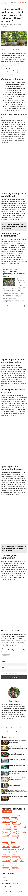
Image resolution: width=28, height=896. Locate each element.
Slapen (21, 860)
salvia (14, 854)
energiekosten (6, 824)
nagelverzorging (7, 849)
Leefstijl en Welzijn (13, 2)
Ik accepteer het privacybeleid (11, 673)
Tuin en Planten (21, 2)
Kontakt (4, 877)
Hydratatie (13, 832)
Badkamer (14, 818)
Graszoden (5, 827)
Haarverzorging (20, 827)
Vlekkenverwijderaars (17, 863)
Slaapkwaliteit (6, 860)
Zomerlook (15, 868)
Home (3, 728)
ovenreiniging (6, 854)
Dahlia (14, 821)
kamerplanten (15, 835)
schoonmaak (6, 857)
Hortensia (5, 832)
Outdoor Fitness (16, 852)
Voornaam (3, 661)
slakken (15, 860)
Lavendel (21, 838)
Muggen (13, 843)
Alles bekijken (7, 811)
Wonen (26, 2)
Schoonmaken (16, 857)
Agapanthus (5, 818)
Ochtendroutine (18, 849)
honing (15, 829)
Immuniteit (22, 832)
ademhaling (5, 815)
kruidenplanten (6, 655)
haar (12, 827)
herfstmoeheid (6, 829)
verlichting (5, 863)
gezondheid (16, 824)
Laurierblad (14, 838)
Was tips (14, 866)
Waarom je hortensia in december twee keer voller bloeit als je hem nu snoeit (18, 791)
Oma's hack (5, 852)
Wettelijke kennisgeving (10, 883)
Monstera (14, 841)
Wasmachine (5, 866)
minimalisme (5, 841)
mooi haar (5, 843)
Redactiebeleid (7, 886)
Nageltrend (15, 846)
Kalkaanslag (5, 835)
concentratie (6, 821)
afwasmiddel (15, 815)
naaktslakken (6, 846)
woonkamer (5, 868)
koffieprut (5, 838)
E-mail (2, 667)
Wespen (22, 866)
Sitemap (5, 880)
